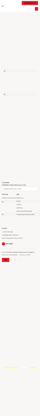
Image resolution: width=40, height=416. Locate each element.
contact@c (5, 235)
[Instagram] (15, 260)
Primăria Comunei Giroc (9, 198)
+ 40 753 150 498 (7, 232)
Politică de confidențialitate (10, 255)
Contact (18, 204)
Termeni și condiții (24, 255)
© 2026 (18, 252)
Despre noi (19, 198)
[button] (36, 9)
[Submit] (34, 189)
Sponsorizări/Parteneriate (24, 211)
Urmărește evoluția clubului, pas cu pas (14, 185)
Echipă (18, 201)
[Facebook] (11, 260)
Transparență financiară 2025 (25, 214)
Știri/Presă (19, 208)
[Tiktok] (19, 260)
